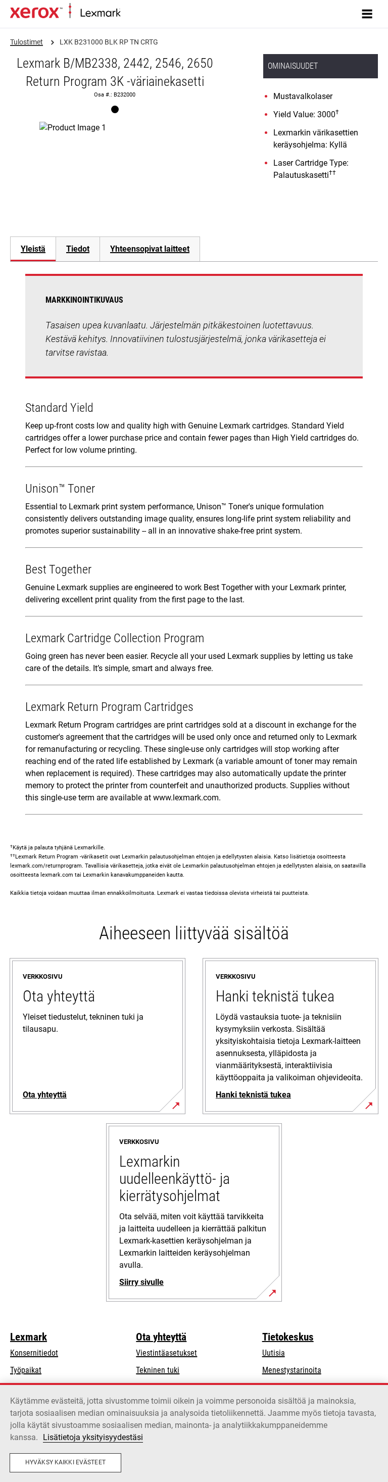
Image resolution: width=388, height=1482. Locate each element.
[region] (194, 1432)
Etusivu (130, 13)
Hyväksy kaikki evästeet (65, 1462)
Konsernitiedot (34, 1353)
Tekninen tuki (157, 1370)
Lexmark (28, 1337)
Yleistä (33, 249)
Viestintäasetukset (166, 1353)
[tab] (33, 248)
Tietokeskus (288, 1337)
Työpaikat (25, 1370)
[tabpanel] (194, 546)
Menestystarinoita (291, 1370)
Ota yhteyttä (161, 1337)
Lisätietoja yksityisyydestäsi (93, 1437)
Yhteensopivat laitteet (149, 249)
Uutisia (273, 1353)
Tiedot (77, 249)
